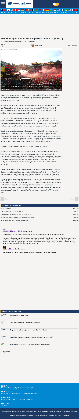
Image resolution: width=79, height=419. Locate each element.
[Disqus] (39, 253)
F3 (3, 405)
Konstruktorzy (34, 393)
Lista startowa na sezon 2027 (19, 315)
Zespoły (18, 393)
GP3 (9, 405)
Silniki (29, 393)
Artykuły (17, 388)
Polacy (32, 388)
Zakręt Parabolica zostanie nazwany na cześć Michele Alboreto (17, 217)
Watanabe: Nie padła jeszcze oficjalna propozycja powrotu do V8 (30, 344)
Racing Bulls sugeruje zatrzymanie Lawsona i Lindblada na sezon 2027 (31, 337)
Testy (13, 388)
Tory (22, 393)
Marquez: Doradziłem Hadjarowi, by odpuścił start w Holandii (28, 330)
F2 (1, 405)
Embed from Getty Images (9, 49)
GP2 (6, 405)
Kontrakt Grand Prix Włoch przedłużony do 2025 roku (14, 220)
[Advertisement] (39, 26)
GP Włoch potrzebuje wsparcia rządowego (12, 211)
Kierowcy (13, 393)
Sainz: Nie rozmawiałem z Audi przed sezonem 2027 (26, 322)
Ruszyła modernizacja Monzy (8, 208)
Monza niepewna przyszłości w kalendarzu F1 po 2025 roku (16, 214)
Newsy (9, 388)
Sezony (3, 393)
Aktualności (4, 388)
